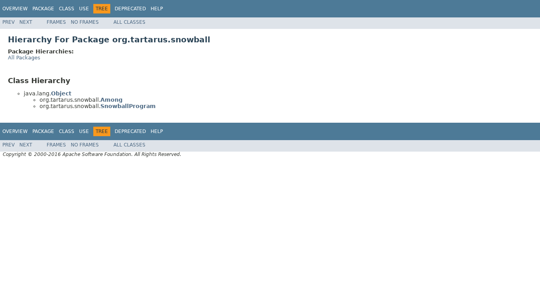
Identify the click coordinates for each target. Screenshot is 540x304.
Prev (8, 22)
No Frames (85, 22)
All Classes (129, 22)
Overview (15, 8)
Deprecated (130, 8)
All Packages (24, 58)
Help (157, 8)
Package (43, 8)
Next (25, 22)
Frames (56, 22)
